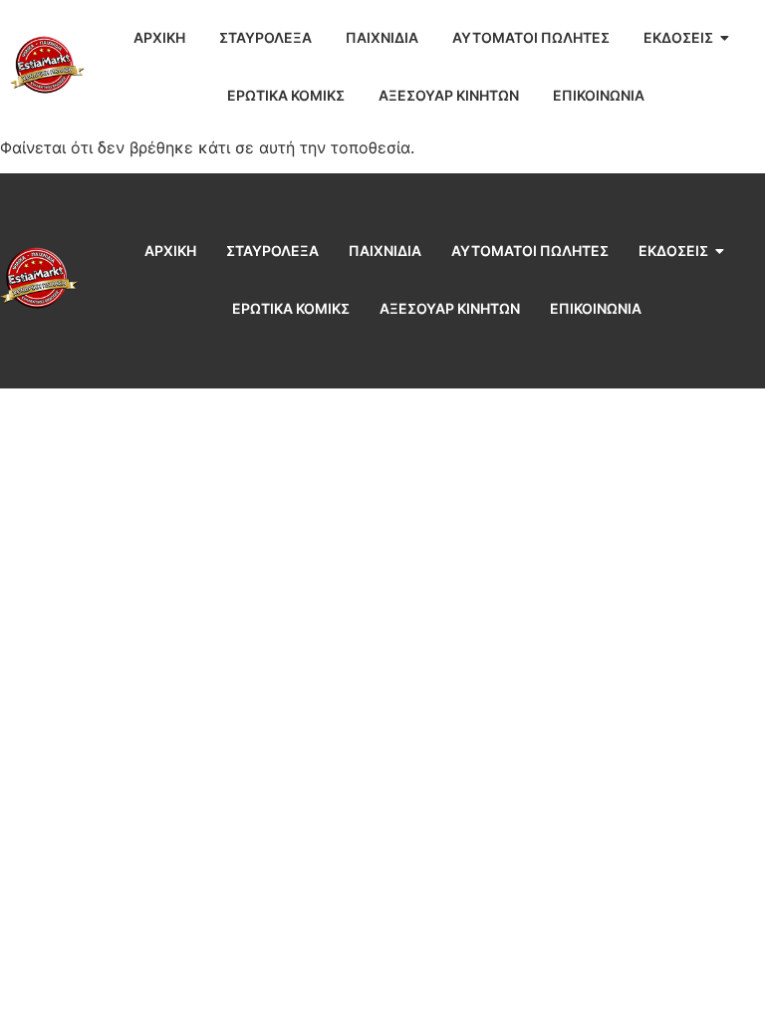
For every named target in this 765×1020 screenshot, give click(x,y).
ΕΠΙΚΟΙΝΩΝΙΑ (598, 95)
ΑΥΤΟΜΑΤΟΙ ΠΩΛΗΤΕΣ (531, 37)
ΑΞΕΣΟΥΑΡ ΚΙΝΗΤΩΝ (449, 95)
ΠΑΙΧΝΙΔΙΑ (382, 37)
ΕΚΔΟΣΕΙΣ (678, 37)
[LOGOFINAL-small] (47, 65)
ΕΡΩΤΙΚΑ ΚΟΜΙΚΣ (286, 95)
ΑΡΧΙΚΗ (159, 37)
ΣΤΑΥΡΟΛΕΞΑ (265, 37)
